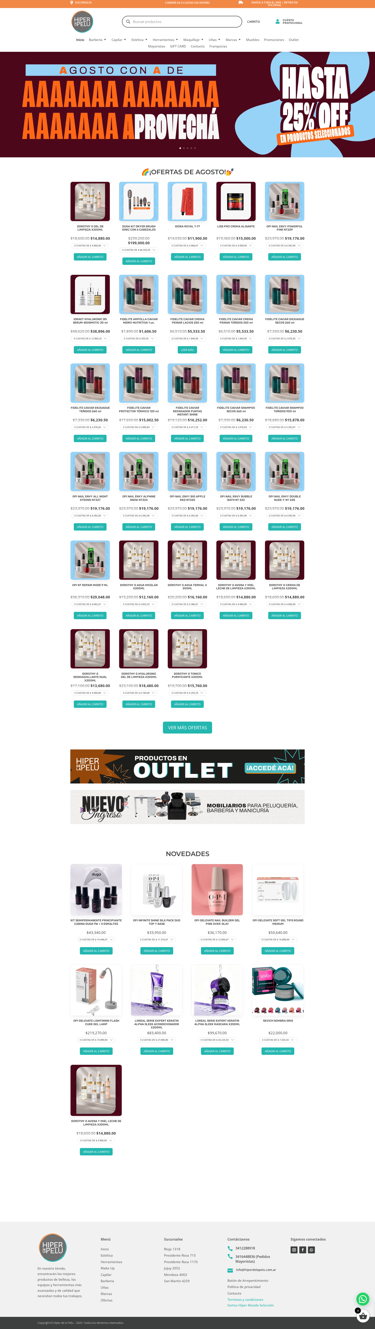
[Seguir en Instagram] (294, 1249)
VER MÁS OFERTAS (187, 728)
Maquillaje (191, 40)
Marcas (231, 40)
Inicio (80, 40)
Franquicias (218, 46)
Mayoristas (156, 46)
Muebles (252, 40)
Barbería (95, 40)
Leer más (187, 350)
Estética (138, 40)
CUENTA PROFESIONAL (293, 21)
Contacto (198, 46)
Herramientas (163, 40)
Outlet (294, 40)
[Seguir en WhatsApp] (311, 1249)
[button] (362, 1299)
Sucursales (83, 2)
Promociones (274, 40)
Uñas (213, 40)
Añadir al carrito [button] (90, 257)
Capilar (117, 40)
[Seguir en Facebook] (302, 1249)
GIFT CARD (178, 46)
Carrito (253, 22)
